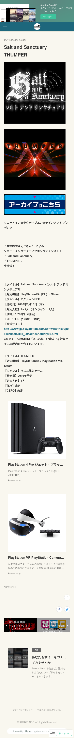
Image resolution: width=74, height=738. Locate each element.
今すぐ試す (48, 16)
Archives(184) (10, 586)
